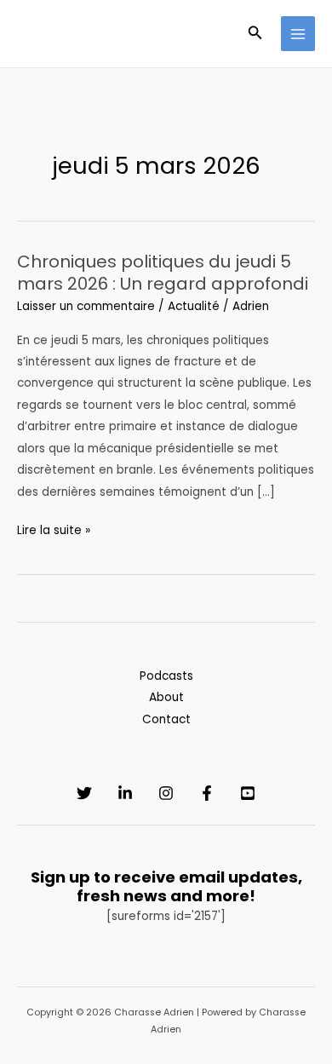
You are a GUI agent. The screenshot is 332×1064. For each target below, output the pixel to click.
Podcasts (166, 676)
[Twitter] (84, 793)
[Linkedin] (125, 793)
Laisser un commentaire (86, 306)
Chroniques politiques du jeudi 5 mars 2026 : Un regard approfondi (162, 273)
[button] (255, 34)
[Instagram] (166, 793)
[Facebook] (207, 793)
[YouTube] (247, 793)
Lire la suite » (53, 531)
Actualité (194, 306)
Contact (166, 719)
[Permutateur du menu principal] (298, 33)
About (166, 697)
